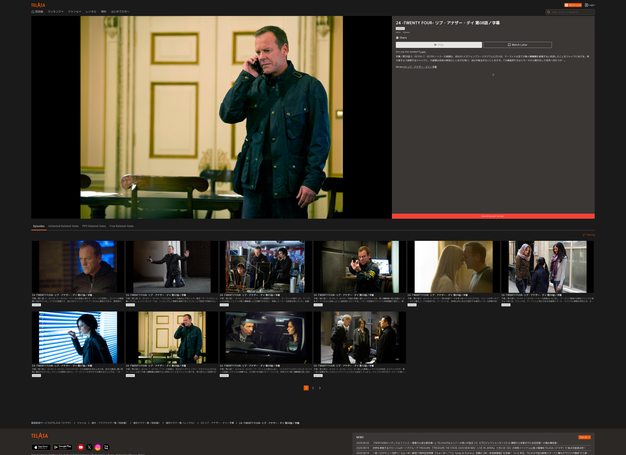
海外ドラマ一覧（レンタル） (180, 422)
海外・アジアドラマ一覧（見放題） (109, 422)
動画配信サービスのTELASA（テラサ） (51, 422)
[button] (573, 5)
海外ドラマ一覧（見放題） (147, 422)
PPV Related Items (94, 226)
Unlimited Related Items (63, 226)
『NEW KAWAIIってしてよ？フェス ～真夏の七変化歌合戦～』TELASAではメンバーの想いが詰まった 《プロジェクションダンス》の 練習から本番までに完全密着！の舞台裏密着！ (466, 442)
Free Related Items (122, 226)
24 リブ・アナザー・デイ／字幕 (420, 66)
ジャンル (81, 422)
